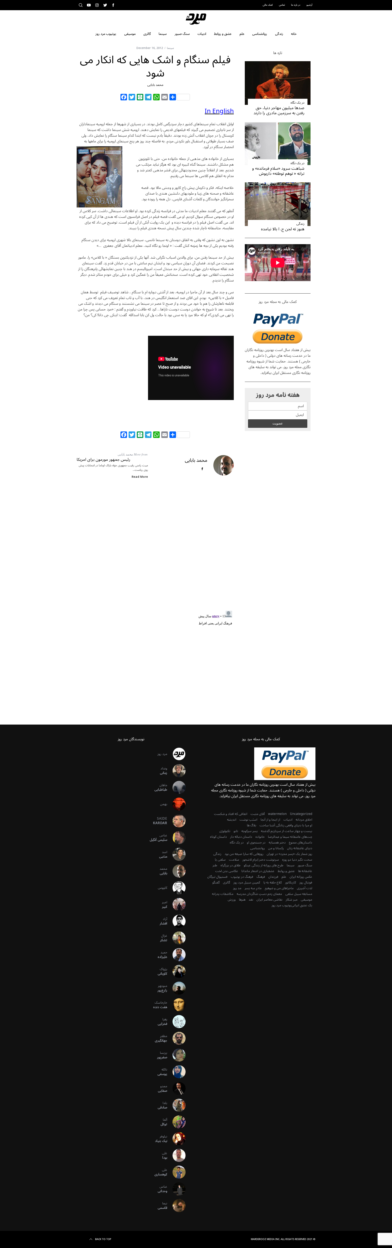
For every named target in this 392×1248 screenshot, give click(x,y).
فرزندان (273, 876)
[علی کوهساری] (176, 1172)
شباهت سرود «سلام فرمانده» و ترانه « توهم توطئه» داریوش (278, 171)
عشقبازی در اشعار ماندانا (257, 871)
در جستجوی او (256, 842)
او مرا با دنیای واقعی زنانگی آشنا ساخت (285, 825)
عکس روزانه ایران (301, 876)
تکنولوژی (224, 831)
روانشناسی (257, 848)
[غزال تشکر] (176, 937)
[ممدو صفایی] (176, 1088)
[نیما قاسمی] (176, 1205)
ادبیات (287, 819)
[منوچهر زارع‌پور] (176, 988)
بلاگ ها (251, 825)
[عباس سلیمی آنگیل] (176, 837)
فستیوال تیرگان (217, 876)
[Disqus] (155, 548)
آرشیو (309, 5)
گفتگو (216, 882)
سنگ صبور (305, 865)
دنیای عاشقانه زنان (299, 848)
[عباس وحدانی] (176, 1188)
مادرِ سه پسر (253, 888)
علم (284, 876)
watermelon (277, 813)
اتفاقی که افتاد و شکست (230, 813)
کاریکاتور (290, 882)
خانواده (260, 836)
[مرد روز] (176, 753)
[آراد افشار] (176, 921)
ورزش (232, 899)
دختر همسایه (277, 842)
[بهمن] (176, 804)
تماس (282, 5)
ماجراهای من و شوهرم (279, 888)
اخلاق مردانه (304, 819)
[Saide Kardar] (176, 820)
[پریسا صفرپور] (176, 1055)
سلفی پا (220, 859)
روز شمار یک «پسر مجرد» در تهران (289, 853)
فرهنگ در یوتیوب (242, 876)
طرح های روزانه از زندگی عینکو (263, 865)
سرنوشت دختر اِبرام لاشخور (260, 859)
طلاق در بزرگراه (230, 865)
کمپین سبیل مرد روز (246, 882)
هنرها (242, 899)
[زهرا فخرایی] (176, 1021)
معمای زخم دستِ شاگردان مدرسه (259, 893)
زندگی (300, 224)
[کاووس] (176, 887)
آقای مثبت (258, 813)
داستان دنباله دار (241, 836)
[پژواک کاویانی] (176, 971)
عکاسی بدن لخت (226, 871)
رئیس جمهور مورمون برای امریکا (103, 459)
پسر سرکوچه (249, 831)
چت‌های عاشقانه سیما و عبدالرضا (290, 836)
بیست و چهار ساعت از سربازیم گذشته (286, 831)
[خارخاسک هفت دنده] (176, 1004)
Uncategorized (301, 813)
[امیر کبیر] (176, 904)
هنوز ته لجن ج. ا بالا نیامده (282, 229)
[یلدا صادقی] (176, 1105)
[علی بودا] (176, 1155)
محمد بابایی (155, 84)
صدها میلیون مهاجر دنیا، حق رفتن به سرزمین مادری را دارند (279, 110)
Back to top (103, 1239)
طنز (215, 865)
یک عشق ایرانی (301, 905)
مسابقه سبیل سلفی (298, 893)
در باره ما (295, 5)
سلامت (234, 859)
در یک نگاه (297, 102)
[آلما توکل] (176, 1121)
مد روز (237, 888)
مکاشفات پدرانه (222, 893)
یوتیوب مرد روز (281, 905)
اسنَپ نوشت (248, 819)
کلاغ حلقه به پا (272, 882)
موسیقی (306, 899)
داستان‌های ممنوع (300, 842)
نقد (251, 899)
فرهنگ (260, 876)
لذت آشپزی (304, 888)
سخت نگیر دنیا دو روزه (297, 859)
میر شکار (291, 899)
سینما (170, 48)
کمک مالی (268, 5)
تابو (236, 831)
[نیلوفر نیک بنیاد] (176, 1138)
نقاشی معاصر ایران (269, 899)
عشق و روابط (286, 871)
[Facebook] (124, 98)
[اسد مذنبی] (176, 854)
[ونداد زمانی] (176, 770)
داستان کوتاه (218, 836)
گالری (226, 882)
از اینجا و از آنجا (270, 819)
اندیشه (231, 819)
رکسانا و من (276, 848)
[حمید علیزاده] (176, 954)
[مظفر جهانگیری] (176, 1038)
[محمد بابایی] (176, 871)
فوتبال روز (305, 882)
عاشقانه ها (305, 871)
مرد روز (162, 754)
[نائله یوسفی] (176, 1071)
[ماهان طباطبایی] (176, 787)
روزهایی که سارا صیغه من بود (244, 853)
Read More (140, 476)
